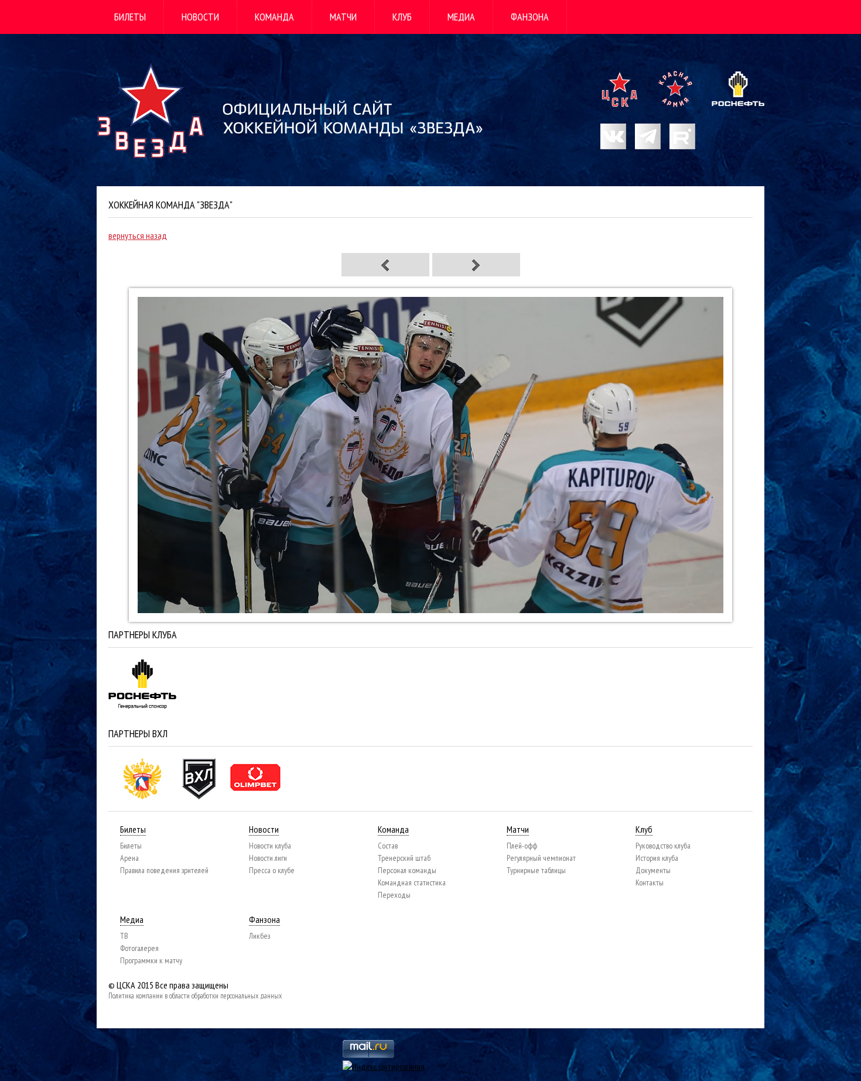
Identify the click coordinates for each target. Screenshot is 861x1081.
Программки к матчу (151, 960)
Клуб (402, 16)
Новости (200, 16)
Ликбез (259, 936)
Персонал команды (407, 870)
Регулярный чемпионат (541, 858)
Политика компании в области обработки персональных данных (195, 996)
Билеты (130, 16)
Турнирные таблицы (536, 870)
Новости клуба (270, 845)
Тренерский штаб (404, 858)
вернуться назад (137, 235)
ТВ (124, 936)
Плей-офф (522, 845)
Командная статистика (412, 882)
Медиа (461, 16)
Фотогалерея (139, 948)
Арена (129, 858)
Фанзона (530, 16)
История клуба (657, 858)
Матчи (343, 16)
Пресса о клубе (272, 870)
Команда (274, 16)
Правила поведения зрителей (164, 870)
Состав (388, 845)
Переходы (394, 895)
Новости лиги (268, 858)
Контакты (650, 882)
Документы (653, 870)
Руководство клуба (663, 845)
